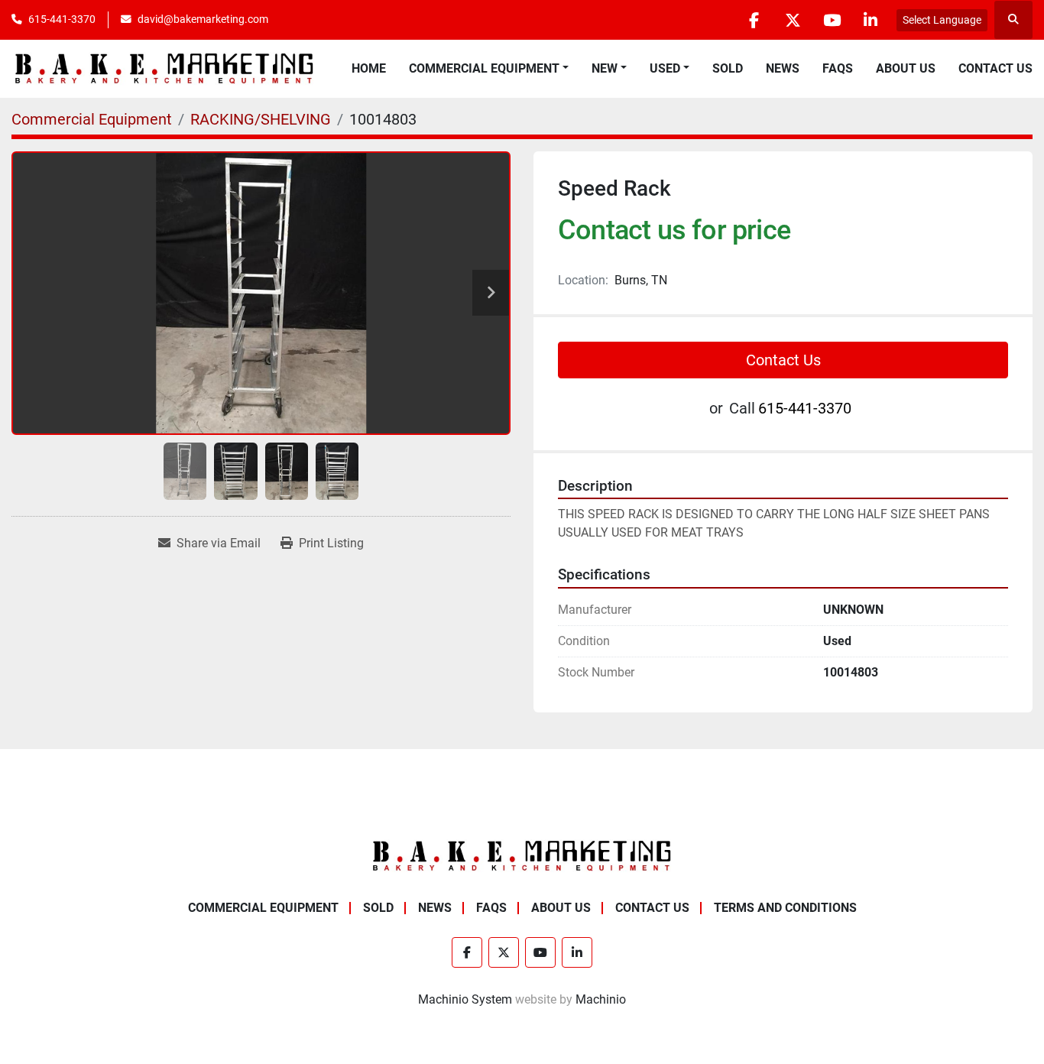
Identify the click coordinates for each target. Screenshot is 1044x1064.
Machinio (600, 999)
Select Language (942, 20)
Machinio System (465, 999)
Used (665, 68)
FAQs (837, 68)
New (605, 68)
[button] (489, 69)
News (782, 68)
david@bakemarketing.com (203, 19)
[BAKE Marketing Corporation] (522, 855)
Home (369, 68)
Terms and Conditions (785, 907)
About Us (905, 68)
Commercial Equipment (484, 68)
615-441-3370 (62, 19)
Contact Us (995, 68)
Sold (727, 68)
